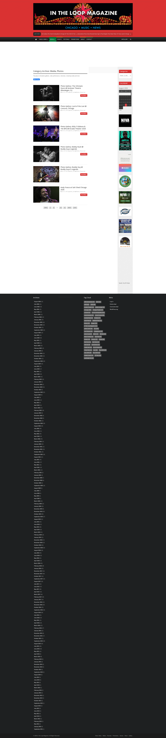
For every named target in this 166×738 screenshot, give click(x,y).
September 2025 (38, 330)
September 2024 (38, 361)
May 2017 (36, 589)
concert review (99, 315)
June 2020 (37, 493)
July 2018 (36, 553)
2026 (93, 304)
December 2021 (38, 446)
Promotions (115, 735)
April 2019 (37, 529)
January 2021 (37, 475)
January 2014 (37, 693)
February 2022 (38, 441)
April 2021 (37, 467)
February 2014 (38, 690)
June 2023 (37, 400)
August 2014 (37, 674)
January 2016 (37, 630)
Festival (97, 318)
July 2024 (36, 366)
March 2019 (37, 532)
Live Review (88, 331)
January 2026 (37, 319)
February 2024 (38, 379)
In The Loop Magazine (90, 326)
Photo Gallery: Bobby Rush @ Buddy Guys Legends (72, 148)
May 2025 (36, 340)
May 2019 (36, 527)
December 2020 (38, 477)
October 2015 (37, 638)
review (101, 339)
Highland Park (97, 320)
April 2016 (37, 623)
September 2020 (38, 485)
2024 (98, 301)
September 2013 (38, 703)
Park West (98, 336)
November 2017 (38, 573)
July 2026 (36, 304)
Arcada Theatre (89, 307)
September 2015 (38, 641)
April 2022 (37, 436)
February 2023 (38, 410)
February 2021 (38, 472)
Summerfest (96, 344)
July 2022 (36, 428)
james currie (88, 328)
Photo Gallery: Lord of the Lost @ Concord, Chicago (73, 107)
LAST (75, 207)
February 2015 (38, 659)
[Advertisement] (83, 55)
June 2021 (37, 462)
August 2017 (37, 581)
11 (64, 207)
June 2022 (37, 431)
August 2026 (37, 301)
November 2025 (38, 325)
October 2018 (37, 545)
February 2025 (38, 348)
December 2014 (38, 664)
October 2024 (37, 358)
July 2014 (36, 677)
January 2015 (37, 661)
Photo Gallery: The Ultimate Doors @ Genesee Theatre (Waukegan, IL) (72, 88)
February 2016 (38, 628)
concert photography (98, 312)
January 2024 (37, 382)
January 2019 (37, 537)
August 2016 (37, 612)
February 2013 (38, 721)
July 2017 (36, 584)
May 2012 (36, 724)
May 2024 (36, 371)
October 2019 (37, 514)
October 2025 (37, 327)
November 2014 (38, 667)
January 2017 (37, 599)
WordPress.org (114, 309)
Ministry (103, 334)
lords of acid (88, 334)
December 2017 (38, 571)
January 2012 (37, 726)
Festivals (109, 735)
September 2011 (38, 729)
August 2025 (37, 332)
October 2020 (37, 483)
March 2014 (37, 687)
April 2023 (37, 405)
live (96, 328)
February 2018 (38, 566)
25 (123, 105)
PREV (45, 207)
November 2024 (38, 356)
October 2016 (37, 607)
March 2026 (37, 314)
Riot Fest (87, 342)
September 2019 (38, 516)
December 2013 (38, 695)
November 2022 (38, 418)
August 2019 (37, 519)
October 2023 (37, 389)
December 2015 (38, 633)
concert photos (88, 315)
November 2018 (38, 542)
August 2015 (37, 643)
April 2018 (37, 560)
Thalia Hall (88, 347)
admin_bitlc (72, 92)
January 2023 (37, 413)
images (94, 323)
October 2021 (37, 452)
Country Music (88, 318)
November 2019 (38, 511)
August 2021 (37, 457)
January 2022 (37, 444)
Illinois (87, 323)
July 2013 (36, 708)
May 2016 (36, 620)
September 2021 (38, 454)
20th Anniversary (89, 301)
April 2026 (37, 312)
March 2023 (37, 407)
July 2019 (36, 521)
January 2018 (37, 568)
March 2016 (37, 625)
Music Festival (88, 336)
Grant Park (87, 320)
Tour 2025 (87, 352)
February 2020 (38, 503)
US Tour (98, 355)
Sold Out (87, 344)
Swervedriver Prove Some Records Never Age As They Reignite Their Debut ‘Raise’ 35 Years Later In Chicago (96, 34)
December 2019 (38, 509)
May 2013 (36, 713)
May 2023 (36, 402)
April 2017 (37, 591)
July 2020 (36, 490)
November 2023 (38, 387)
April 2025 (37, 343)
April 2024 (37, 374)
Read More (83, 95)
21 (129, 102)
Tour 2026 (96, 352)
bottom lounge (99, 307)
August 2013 (37, 705)
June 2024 (37, 369)
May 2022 (36, 433)
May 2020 (36, 496)
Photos (60, 71)
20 (127, 102)
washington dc (88, 358)
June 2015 (37, 648)
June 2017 (37, 586)
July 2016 (36, 615)
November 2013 (38, 698)
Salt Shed (95, 342)
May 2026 (36, 309)
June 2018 (37, 555)
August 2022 (37, 426)
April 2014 (37, 685)
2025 (86, 304)
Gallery (130, 735)
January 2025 (37, 350)
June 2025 (37, 338)
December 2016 (38, 602)
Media (53, 71)
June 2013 (37, 711)
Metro (95, 334)
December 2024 (38, 353)
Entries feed (113, 304)
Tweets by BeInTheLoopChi (65, 297)
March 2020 (37, 501)
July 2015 (36, 646)
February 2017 (38, 597)
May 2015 (36, 651)
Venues (121, 735)
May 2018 (36, 558)
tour (95, 350)
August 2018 (37, 550)
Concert (87, 312)
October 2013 (37, 700)
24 (122, 105)
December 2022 (38, 415)
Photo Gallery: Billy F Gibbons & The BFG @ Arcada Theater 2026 (73, 128)
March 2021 (37, 470)
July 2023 (36, 397)
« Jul (120, 110)
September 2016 (38, 610)
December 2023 (38, 384)
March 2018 (37, 563)
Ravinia (94, 339)
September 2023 (38, 392)
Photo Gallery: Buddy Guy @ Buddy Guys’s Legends (72, 168)
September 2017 (38, 578)
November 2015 (38, 636)
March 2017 (37, 594)
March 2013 (37, 718)
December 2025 (38, 322)
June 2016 (37, 617)
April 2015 (37, 654)
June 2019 (37, 524)
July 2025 (36, 335)
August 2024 (37, 363)
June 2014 (37, 680)
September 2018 (38, 547)
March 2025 (37, 345)
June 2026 (37, 306)
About (126, 735)
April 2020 (37, 498)
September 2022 (38, 423)
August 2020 (37, 488)
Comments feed (114, 306)
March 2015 (37, 656)
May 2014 (36, 682)
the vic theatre (97, 347)
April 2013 (37, 716)
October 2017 (37, 576)
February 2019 (38, 534)
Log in (111, 301)
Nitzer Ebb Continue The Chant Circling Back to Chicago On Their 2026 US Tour (49, 34)
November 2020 (38, 480)
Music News (98, 735)
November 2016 (38, 604)
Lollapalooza (98, 331)
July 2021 (36, 459)
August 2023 (37, 395)
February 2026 (38, 317)
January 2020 (37, 506)
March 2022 (37, 439)
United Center (88, 355)
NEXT (69, 207)
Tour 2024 (102, 350)
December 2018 (38, 540)
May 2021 (36, 464)
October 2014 (37, 669)
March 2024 (37, 376)
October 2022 (37, 420)
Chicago (87, 310)
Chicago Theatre (98, 310)
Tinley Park (88, 350)
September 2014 (38, 672)
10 (60, 207)
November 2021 (38, 449)
